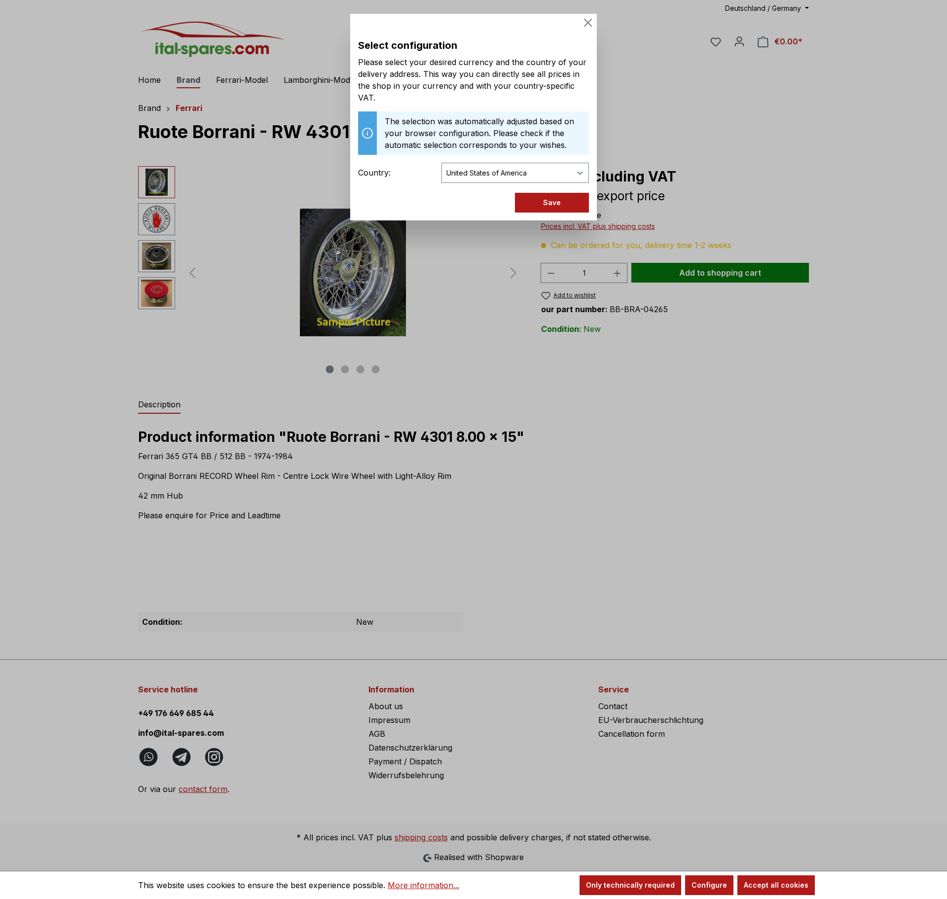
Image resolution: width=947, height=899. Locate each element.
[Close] (588, 22)
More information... (423, 885)
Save (552, 202)
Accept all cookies (776, 885)
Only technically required (630, 885)
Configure (709, 885)
